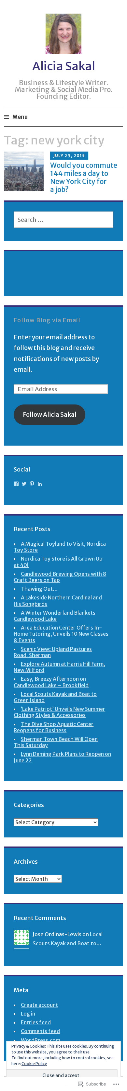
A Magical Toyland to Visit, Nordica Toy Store (60, 546)
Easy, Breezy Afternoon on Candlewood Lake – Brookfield (51, 682)
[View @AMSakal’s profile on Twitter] (24, 483)
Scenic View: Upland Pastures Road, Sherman (53, 652)
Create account (39, 1005)
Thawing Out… (39, 588)
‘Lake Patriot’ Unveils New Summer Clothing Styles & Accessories (59, 712)
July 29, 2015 (69, 155)
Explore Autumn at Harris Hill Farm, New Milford (59, 667)
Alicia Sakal (63, 66)
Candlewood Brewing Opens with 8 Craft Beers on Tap (60, 577)
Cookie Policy (34, 1063)
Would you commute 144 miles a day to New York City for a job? (83, 177)
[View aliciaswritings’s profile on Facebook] (16, 483)
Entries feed (36, 1022)
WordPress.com (40, 1040)
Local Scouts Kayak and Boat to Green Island (55, 697)
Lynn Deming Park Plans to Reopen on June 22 (62, 757)
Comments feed (40, 1031)
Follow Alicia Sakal (50, 414)
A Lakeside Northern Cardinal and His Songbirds (58, 600)
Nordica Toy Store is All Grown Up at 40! (58, 561)
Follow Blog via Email (47, 320)
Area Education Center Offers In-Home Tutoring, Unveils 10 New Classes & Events (61, 633)
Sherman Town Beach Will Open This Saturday (56, 742)
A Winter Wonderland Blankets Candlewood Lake (54, 615)
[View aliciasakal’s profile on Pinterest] (32, 483)
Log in (28, 1013)
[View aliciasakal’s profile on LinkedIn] (39, 483)
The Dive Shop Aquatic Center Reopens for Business (53, 727)
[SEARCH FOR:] (63, 219)
